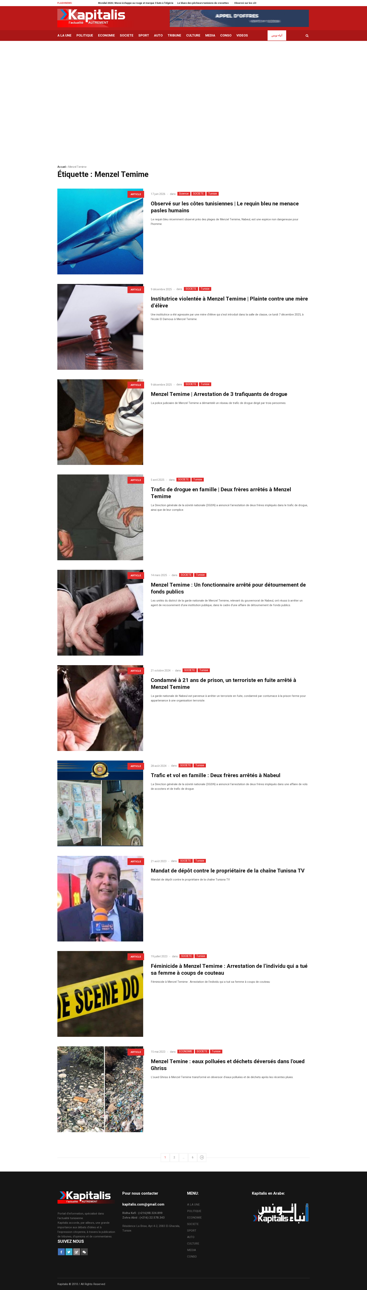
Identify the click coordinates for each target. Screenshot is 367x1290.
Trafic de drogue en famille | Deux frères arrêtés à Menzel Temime (221, 493)
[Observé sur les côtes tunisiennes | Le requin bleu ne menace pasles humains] (100, 231)
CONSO (192, 1256)
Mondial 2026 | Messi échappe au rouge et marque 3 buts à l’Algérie (89, 3)
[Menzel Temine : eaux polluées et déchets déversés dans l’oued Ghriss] (100, 1089)
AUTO (190, 1237)
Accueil (61, 167)
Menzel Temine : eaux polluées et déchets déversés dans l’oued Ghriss (228, 1065)
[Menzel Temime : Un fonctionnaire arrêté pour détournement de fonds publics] (100, 613)
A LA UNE (193, 1204)
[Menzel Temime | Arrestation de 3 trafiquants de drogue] (100, 422)
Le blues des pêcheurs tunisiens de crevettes (157, 3)
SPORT (191, 1230)
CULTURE (193, 1243)
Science (184, 194)
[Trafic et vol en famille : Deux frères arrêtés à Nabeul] (100, 803)
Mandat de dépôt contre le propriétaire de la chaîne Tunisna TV (227, 871)
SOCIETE (198, 194)
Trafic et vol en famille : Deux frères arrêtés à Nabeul (215, 775)
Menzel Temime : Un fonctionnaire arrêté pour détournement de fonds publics (228, 588)
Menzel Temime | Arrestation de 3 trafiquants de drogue (221, 394)
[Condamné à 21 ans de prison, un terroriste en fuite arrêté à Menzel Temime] (100, 708)
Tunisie (212, 194)
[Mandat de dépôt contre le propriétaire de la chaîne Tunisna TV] (100, 899)
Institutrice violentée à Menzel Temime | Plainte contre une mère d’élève (229, 302)
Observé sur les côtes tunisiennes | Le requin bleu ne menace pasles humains (231, 3)
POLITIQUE (194, 1211)
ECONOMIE (185, 1051)
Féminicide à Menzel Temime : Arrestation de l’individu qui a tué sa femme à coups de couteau (229, 969)
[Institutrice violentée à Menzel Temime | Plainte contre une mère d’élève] (100, 327)
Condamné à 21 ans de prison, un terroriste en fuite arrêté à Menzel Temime (223, 683)
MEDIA (191, 1250)
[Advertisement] (183, 69)
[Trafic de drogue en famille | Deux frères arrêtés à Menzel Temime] (100, 517)
